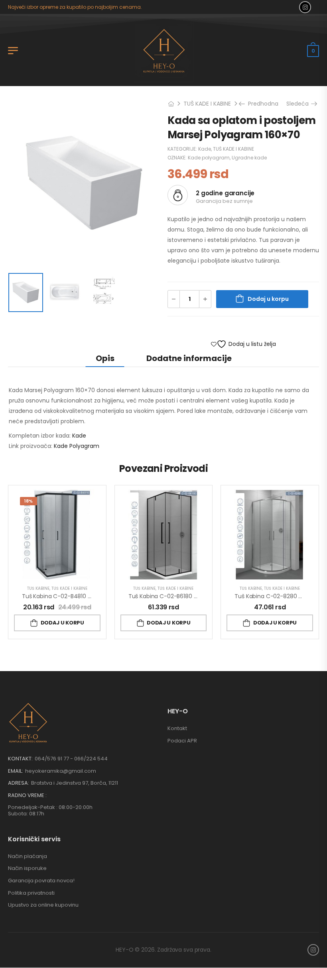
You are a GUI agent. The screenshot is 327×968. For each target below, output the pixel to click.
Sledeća (300, 104)
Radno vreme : (27, 795)
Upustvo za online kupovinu (43, 905)
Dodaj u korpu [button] (62, 622)
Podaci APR (182, 740)
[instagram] (305, 7)
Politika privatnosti (31, 893)
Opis (105, 358)
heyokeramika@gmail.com (60, 771)
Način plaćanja (27, 856)
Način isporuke (27, 868)
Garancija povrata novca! (41, 880)
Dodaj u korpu (268, 299)
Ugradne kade (249, 157)
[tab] (105, 358)
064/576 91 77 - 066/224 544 (71, 758)
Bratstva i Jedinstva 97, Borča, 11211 (74, 783)
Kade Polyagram (76, 446)
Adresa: (18, 783)
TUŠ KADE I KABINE (207, 104)
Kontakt (177, 728)
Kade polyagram (209, 157)
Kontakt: (20, 758)
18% (28, 501)
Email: (15, 771)
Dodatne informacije (189, 358)
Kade (204, 148)
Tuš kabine (38, 588)
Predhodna (260, 104)
